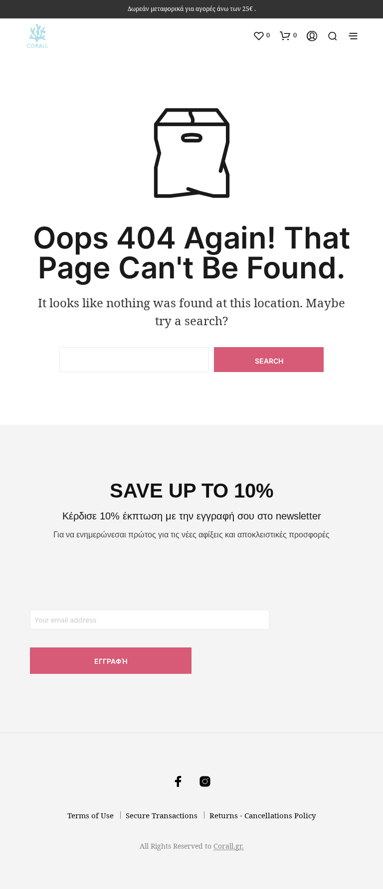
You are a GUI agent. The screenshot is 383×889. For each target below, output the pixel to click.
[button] (261, 35)
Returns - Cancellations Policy (262, 815)
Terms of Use (90, 815)
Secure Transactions (161, 815)
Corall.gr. (228, 846)
